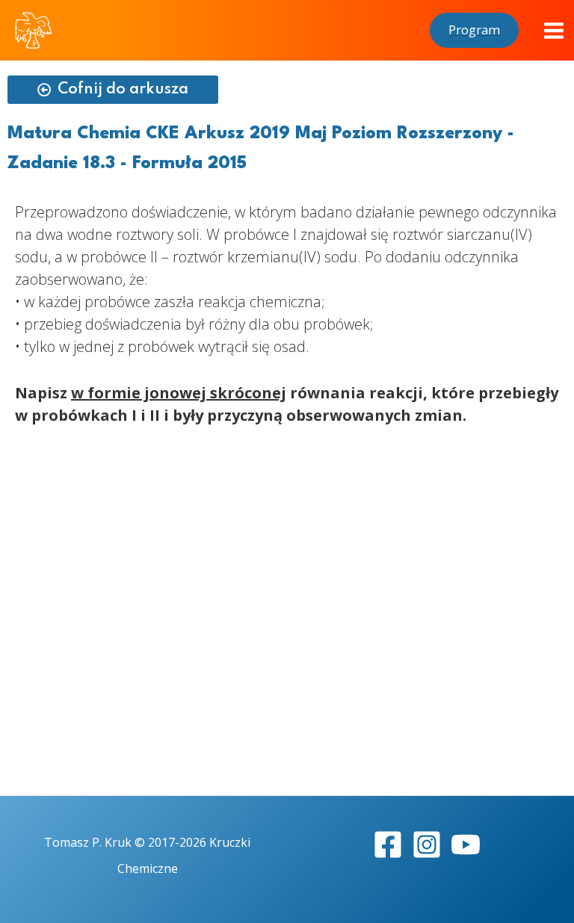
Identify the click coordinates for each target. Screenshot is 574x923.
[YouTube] (466, 844)
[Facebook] (388, 844)
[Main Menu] (554, 30)
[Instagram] (427, 844)
